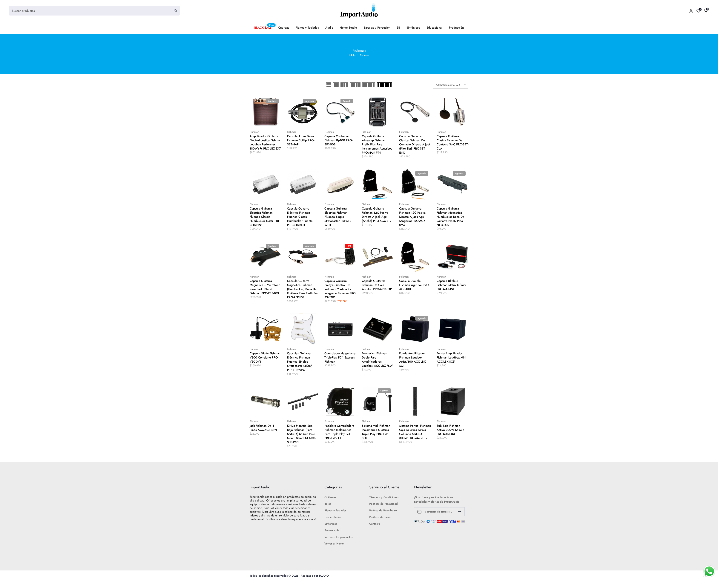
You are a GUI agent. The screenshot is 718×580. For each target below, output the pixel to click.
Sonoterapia (331, 530)
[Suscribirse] (458, 511)
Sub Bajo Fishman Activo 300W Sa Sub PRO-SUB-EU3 (450, 430)
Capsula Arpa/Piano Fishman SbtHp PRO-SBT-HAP (300, 140)
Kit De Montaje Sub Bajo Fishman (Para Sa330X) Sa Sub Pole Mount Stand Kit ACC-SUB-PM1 (301, 434)
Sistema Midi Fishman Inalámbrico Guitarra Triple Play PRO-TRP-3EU (376, 432)
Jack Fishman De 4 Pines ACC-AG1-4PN (263, 428)
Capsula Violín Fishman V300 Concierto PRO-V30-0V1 (265, 357)
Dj (398, 27)
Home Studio (348, 27)
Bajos (327, 504)
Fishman (254, 132)
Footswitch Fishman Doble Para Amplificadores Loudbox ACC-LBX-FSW (377, 359)
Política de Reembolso (383, 511)
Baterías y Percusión (376, 27)
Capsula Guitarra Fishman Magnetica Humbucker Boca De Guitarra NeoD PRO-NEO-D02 (450, 216)
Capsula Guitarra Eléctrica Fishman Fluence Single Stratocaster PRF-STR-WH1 (338, 216)
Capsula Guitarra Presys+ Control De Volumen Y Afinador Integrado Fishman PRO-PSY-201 (340, 289)
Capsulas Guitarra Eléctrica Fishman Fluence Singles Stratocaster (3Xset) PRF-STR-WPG (299, 361)
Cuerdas (283, 27)
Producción (456, 27)
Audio (329, 27)
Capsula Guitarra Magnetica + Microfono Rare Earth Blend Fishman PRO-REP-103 (265, 287)
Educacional (434, 27)
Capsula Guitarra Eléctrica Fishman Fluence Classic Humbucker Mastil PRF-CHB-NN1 (265, 216)
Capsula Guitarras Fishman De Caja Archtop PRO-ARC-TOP (377, 285)
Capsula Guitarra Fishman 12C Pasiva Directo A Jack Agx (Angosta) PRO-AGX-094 (412, 216)
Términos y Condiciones (383, 497)
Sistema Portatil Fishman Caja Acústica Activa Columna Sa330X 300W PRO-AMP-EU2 (415, 432)
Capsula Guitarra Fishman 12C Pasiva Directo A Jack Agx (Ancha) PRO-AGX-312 (377, 214)
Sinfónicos (413, 27)
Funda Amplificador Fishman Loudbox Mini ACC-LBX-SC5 (451, 357)
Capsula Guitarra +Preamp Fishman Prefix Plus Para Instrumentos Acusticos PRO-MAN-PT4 (377, 144)
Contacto (374, 524)
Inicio (352, 55)
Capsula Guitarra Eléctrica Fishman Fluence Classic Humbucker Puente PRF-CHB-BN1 (300, 216)
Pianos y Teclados (307, 27)
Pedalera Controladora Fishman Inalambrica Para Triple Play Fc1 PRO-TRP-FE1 (339, 432)
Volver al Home (334, 544)
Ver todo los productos (338, 537)
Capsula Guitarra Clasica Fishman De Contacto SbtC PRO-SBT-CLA (452, 142)
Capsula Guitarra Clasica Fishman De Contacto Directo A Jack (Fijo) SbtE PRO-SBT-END (414, 144)
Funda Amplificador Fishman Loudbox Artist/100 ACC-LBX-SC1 (412, 359)
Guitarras (330, 497)
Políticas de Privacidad (383, 504)
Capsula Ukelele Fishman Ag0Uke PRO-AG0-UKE (414, 285)
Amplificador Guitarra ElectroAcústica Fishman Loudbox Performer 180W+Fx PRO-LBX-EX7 (265, 142)
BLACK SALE (264, 27)
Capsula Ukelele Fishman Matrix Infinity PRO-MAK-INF (451, 285)
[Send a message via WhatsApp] (709, 571)
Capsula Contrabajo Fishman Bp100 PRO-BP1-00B (338, 140)
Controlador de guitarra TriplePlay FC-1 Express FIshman (339, 357)
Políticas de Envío (380, 517)
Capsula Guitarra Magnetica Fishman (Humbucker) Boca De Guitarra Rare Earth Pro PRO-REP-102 (302, 289)
